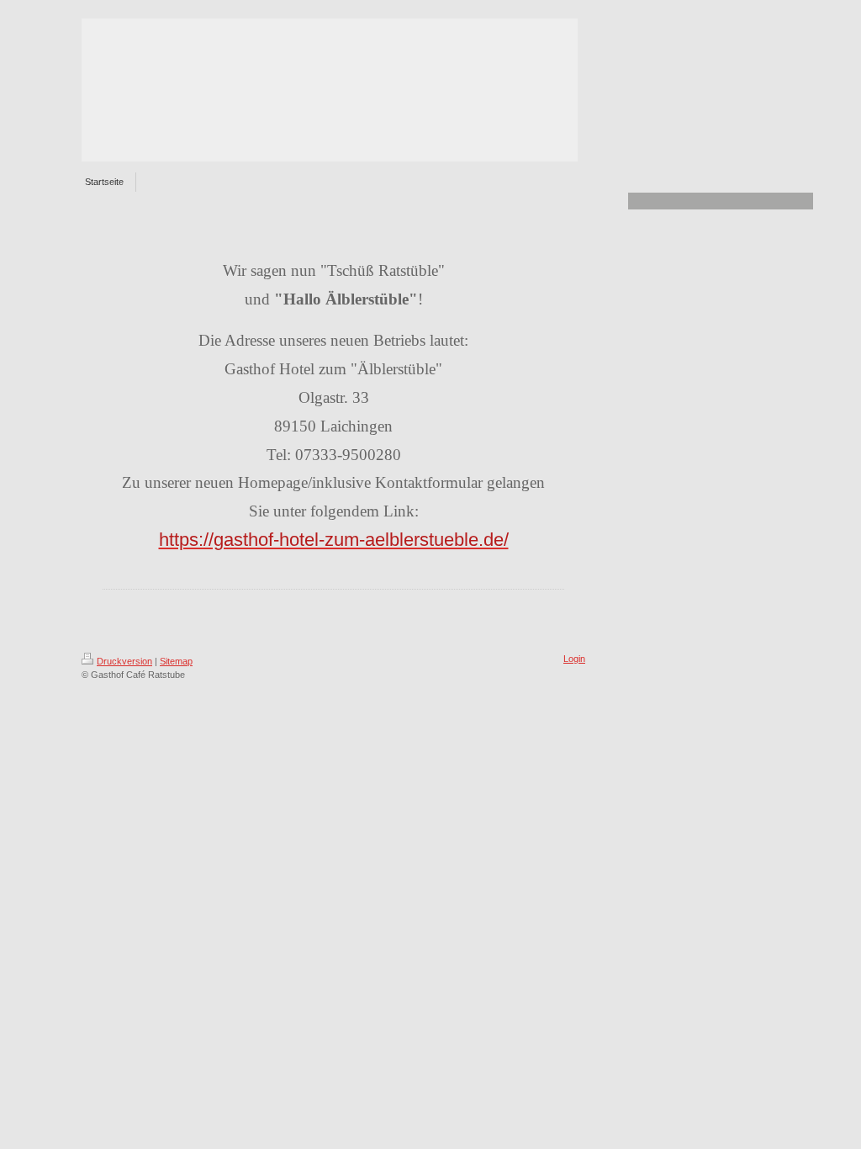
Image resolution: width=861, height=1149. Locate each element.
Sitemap (176, 661)
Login (574, 659)
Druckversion (124, 661)
